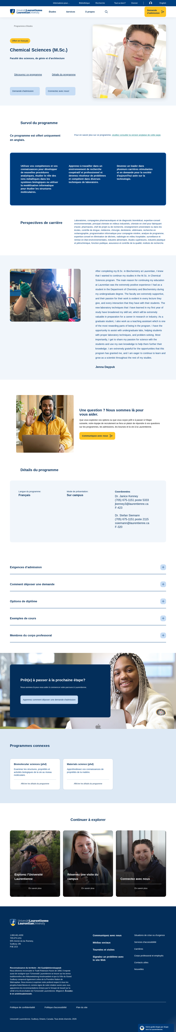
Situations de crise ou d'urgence (149, 935)
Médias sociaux (102, 942)
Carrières (138, 949)
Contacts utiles (141, 962)
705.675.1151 (16, 938)
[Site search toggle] (106, 11)
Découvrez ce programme (28, 74)
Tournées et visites (103, 949)
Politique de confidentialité (22, 1007)
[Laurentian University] (26, 12)
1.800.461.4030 (16, 935)
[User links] (152, 3)
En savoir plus (35, 888)
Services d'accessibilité (145, 942)
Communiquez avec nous (107, 935)
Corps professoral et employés (148, 955)
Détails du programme (64, 74)
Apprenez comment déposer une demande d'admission (49, 700)
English (163, 3)
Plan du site (81, 1007)
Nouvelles (139, 969)
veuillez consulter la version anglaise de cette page (136, 135)
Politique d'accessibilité (56, 1007)
